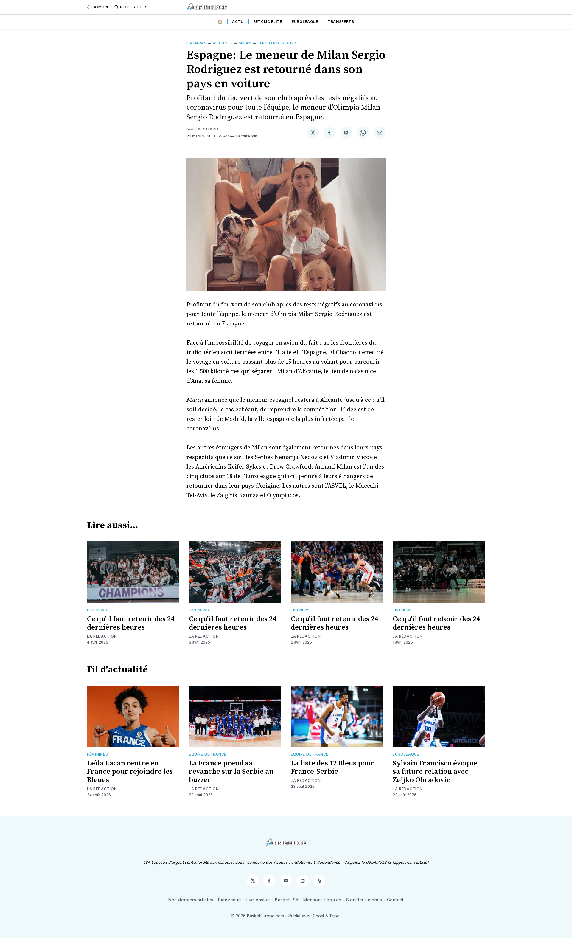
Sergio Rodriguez (276, 43)
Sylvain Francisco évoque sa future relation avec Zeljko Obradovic (435, 771)
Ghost (318, 915)
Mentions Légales (322, 899)
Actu (238, 21)
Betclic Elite (267, 21)
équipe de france (207, 754)
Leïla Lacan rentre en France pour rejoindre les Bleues (130, 771)
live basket (258, 899)
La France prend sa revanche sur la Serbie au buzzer (231, 771)
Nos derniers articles (190, 899)
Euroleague (305, 21)
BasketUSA (287, 899)
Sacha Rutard (202, 129)
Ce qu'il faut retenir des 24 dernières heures (130, 623)
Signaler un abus (364, 899)
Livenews (196, 43)
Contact (395, 899)
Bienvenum (230, 899)
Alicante (223, 43)
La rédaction (102, 636)
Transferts (341, 21)
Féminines (97, 754)
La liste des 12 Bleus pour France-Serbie (332, 767)
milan (245, 43)
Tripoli (335, 915)
